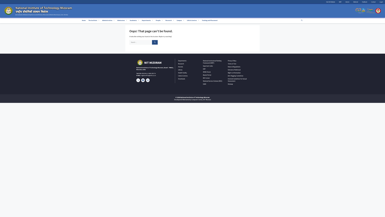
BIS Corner (206, 78)
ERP (204, 69)
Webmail (355, 2)
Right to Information (234, 73)
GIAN (204, 84)
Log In (381, 2)
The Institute (92, 20)
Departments (146, 20)
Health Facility (182, 73)
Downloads (181, 79)
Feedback (364, 2)
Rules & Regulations (234, 67)
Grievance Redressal (234, 70)
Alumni (347, 2)
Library (180, 70)
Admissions (121, 20)
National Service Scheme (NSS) (212, 81)
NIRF (340, 2)
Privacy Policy (232, 61)
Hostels (180, 67)
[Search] (155, 42)
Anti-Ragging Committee (235, 76)
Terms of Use (232, 64)
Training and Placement (210, 20)
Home (84, 20)
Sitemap (230, 84)
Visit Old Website (330, 2)
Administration (107, 20)
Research (169, 20)
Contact (373, 2)
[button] (301, 20)
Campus (179, 20)
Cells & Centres (192, 20)
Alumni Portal (207, 75)
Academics (133, 20)
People (158, 20)
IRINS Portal (207, 72)
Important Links (208, 66)
